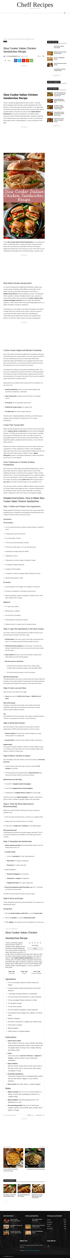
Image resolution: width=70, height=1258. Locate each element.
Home (4, 39)
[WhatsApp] (31, 60)
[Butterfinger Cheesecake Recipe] (6, 1227)
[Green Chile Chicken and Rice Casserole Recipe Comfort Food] (50, 94)
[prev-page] (4, 1202)
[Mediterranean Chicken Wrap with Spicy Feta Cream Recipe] (38, 1188)
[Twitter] (19, 60)
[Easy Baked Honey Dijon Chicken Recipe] (50, 70)
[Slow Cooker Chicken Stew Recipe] (50, 48)
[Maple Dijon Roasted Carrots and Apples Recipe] (50, 120)
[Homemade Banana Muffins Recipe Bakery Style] (50, 101)
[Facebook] (15, 60)
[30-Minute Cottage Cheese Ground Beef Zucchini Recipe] (50, 107)
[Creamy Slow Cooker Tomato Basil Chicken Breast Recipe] (50, 114)
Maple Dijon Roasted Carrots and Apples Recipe (59, 120)
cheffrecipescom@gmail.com (33, 1250)
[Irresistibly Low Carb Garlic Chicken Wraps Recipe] (9, 1188)
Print (35, 949)
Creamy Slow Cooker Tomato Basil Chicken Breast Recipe (59, 114)
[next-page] (7, 1202)
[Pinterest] (23, 60)
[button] (64, 13)
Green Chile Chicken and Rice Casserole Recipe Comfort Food (60, 94)
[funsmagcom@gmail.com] (4, 56)
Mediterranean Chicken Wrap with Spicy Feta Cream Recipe (37, 1196)
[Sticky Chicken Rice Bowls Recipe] (50, 65)
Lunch (9, 39)
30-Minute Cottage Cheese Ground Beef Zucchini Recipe (59, 107)
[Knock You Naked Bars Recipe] (50, 59)
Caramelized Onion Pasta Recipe (35, 1169)
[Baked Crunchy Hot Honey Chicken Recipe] (50, 53)
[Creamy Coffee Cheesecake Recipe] (6, 1221)
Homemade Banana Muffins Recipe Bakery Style (59, 101)
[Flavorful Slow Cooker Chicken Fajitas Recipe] (6, 1233)
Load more (56, 75)
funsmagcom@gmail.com (13, 56)
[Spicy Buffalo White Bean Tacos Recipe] (24, 1188)
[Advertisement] (35, 26)
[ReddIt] (27, 60)
